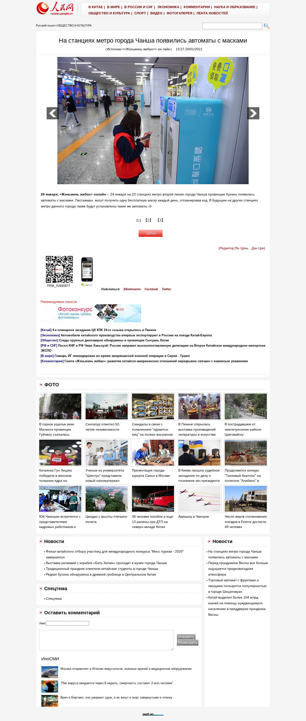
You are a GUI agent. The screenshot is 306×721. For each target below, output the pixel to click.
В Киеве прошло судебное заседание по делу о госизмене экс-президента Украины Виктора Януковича (199, 480)
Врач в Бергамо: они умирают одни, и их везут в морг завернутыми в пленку (116, 697)
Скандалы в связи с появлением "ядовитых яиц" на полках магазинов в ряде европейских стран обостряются (152, 434)
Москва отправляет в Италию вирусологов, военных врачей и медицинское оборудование (125, 669)
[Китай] (46, 330)
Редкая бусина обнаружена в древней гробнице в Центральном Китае (101, 574)
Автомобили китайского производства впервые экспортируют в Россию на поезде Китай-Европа (136, 335)
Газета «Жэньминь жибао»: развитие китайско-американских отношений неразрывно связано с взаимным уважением (156, 361)
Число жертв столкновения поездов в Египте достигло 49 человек (246, 522)
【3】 (160, 220)
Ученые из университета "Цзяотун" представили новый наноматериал (105, 475)
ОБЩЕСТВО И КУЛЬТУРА (74, 25)
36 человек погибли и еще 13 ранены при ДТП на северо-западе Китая (152, 522)
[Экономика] (50, 335)
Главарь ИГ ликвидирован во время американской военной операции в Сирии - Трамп (122, 356)
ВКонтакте (132, 289)
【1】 (138, 220)
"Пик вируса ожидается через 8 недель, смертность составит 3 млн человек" (116, 683)
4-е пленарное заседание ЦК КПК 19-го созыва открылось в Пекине (104, 330)
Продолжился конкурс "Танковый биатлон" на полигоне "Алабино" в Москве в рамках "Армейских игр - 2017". (243, 480)
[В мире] (47, 356)
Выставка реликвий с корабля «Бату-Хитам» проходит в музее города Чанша (106, 563)
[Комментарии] (52, 361)
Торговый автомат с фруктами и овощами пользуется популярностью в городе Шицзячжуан (237, 585)
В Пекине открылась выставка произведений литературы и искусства (197, 429)
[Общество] (49, 340)
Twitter (166, 289)
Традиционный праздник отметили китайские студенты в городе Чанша (102, 569)
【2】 (148, 220)
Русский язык (45, 25)
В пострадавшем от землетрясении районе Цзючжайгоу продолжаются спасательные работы (243, 434)
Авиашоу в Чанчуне (193, 516)
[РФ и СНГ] (49, 345)
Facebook (151, 289)
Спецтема (54, 598)
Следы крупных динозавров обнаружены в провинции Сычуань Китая (114, 340)
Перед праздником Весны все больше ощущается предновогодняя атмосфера (238, 568)
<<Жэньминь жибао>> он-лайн (146, 49)
